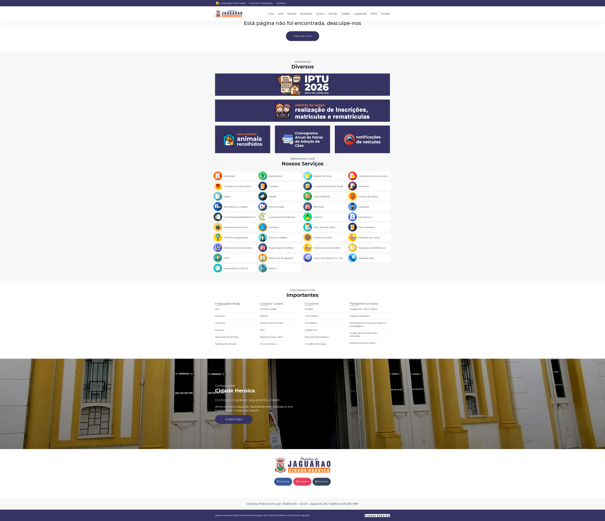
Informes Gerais (276, 207)
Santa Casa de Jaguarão (281, 258)
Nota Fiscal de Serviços (236, 227)
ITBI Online (319, 207)
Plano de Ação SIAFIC (324, 227)
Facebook (283, 481)
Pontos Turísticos (268, 344)
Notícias (291, 13)
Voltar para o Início (302, 36)
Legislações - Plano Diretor (363, 309)
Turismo (320, 13)
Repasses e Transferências (371, 248)
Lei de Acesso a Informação (233, 3)
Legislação (363, 207)
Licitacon (318, 217)
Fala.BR (272, 196)
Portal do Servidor (323, 237)
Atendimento (275, 176)
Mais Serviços (365, 217)
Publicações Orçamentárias (238, 248)
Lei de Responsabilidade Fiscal (239, 217)
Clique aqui (233, 419)
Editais (227, 196)
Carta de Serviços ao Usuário (373, 176)
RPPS (374, 13)
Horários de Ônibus (368, 196)
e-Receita (363, 186)
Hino (262, 330)
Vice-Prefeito (312, 316)
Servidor (332, 13)
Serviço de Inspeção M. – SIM (328, 258)
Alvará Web (229, 176)
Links (281, 13)
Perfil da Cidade (268, 309)
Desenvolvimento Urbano (363, 343)
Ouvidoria (281, 3)
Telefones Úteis (366, 258)
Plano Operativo (366, 227)
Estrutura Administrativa (317, 337)
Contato (385, 13)
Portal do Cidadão (278, 237)
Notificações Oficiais (225, 344)
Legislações (360, 13)
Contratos (274, 186)
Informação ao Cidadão (236, 207)
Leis (217, 309)
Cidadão (345, 13)
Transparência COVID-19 (236, 268)
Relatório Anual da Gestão (327, 248)
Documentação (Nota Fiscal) (328, 186)
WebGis (273, 268)
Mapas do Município (360, 316)
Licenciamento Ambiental (282, 217)
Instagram (303, 481)
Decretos (220, 316)
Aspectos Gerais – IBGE (271, 337)
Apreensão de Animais (226, 337)
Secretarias (306, 13)
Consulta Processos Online (237, 186)
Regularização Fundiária (281, 248)
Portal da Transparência (260, 3)
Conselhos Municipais (315, 344)
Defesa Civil (311, 330)
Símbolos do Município (271, 323)
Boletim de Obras (322, 176)
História (264, 316)
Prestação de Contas (369, 237)
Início (271, 13)
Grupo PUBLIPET (322, 196)
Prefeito (309, 309)
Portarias (219, 330)
